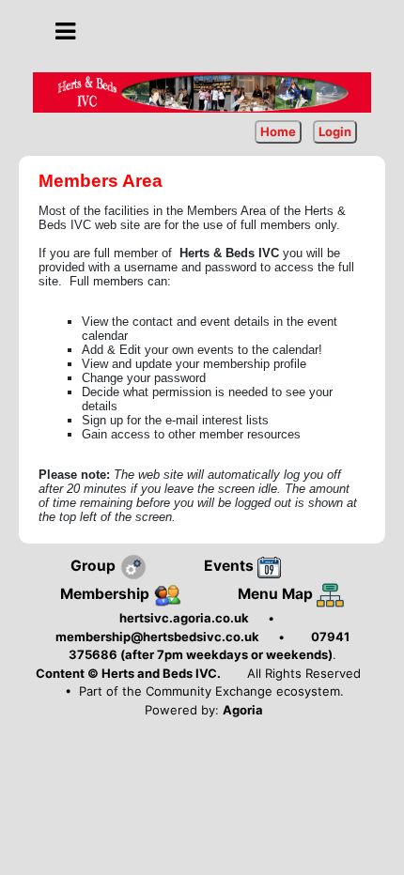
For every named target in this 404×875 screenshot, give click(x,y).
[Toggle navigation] (65, 32)
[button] (65, 31)
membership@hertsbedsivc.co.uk (157, 636)
